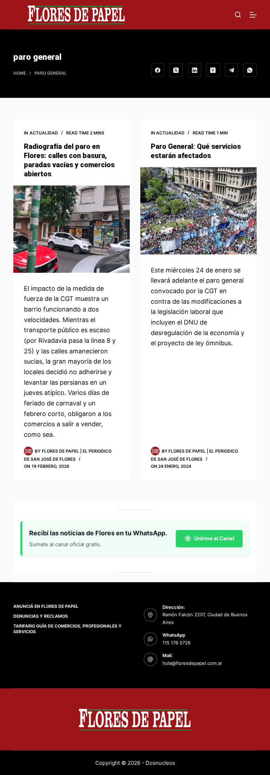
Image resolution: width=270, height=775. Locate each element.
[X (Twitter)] (176, 70)
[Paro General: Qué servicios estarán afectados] (198, 210)
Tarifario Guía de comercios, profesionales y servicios (67, 628)
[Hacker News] (213, 70)
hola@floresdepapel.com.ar (192, 663)
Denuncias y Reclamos (40, 616)
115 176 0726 (176, 642)
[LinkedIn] (194, 70)
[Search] (238, 15)
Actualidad (44, 133)
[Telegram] (231, 70)
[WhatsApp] (250, 70)
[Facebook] (158, 70)
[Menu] (253, 14)
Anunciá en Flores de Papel (45, 606)
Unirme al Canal (214, 538)
